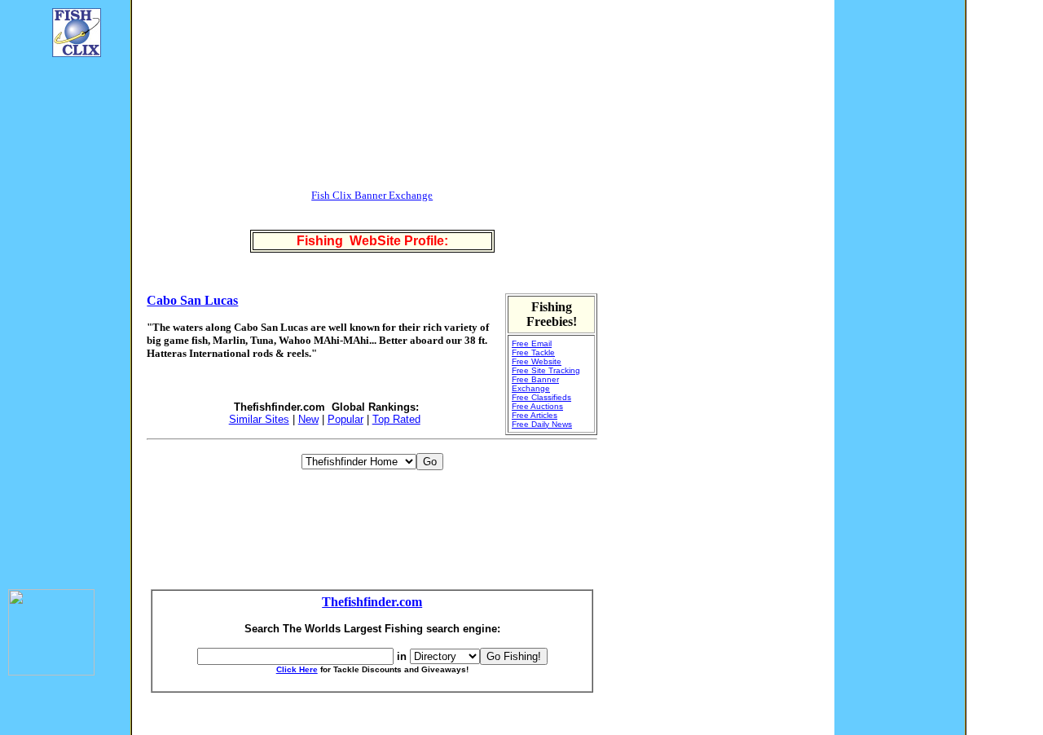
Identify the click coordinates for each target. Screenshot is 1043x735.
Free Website (536, 361)
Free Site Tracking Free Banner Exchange (546, 379)
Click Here (297, 669)
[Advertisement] (57, 314)
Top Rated (396, 419)
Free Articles (534, 415)
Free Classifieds (541, 397)
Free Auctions (537, 406)
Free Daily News (542, 424)
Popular (345, 419)
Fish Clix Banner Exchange (372, 195)
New (308, 419)
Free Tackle (533, 352)
